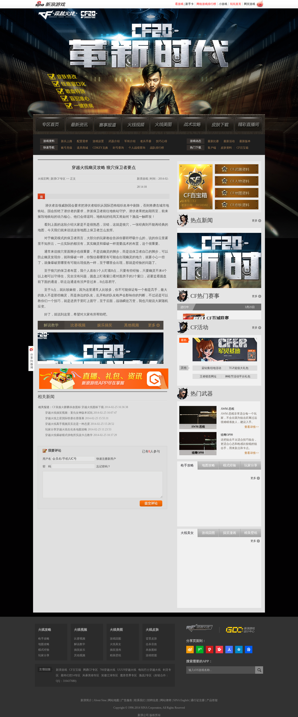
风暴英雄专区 (90, 675)
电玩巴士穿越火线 (149, 669)
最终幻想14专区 (70, 675)
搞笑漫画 (115, 649)
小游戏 (223, 4)
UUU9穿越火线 (126, 669)
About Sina (100, 700)
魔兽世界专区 (128, 675)
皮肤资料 (226, 147)
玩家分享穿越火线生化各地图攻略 (66, 429)
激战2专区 (145, 675)
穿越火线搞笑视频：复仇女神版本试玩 (69, 412)
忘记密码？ (103, 466)
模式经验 (43, 649)
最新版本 (245, 141)
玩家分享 (43, 655)
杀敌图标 (151, 649)
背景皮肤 (151, 638)
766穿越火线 (107, 669)
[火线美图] (164, 124)
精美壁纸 (115, 655)
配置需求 (82, 141)
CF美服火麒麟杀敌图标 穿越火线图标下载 (78, 407)
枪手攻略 (43, 638)
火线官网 (43, 178)
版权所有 (155, 715)
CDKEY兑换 (100, 147)
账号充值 (66, 147)
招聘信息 (152, 700)
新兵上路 (66, 141)
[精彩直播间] (248, 124)
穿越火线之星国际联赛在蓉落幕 (64, 418)
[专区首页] (50, 124)
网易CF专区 (90, 669)
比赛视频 (79, 638)
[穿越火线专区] (146, 56)
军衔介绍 (129, 141)
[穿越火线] (199, 631)
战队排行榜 (157, 147)
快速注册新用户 (106, 458)
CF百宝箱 (242, 147)
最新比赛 (213, 141)
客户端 (212, 147)
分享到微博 (31, 361)
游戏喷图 (151, 655)
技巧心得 (161, 141)
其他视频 (79, 655)
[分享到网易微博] (209, 649)
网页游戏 (249, 4)
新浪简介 (86, 700)
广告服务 (126, 700)
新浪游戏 (142, 178)
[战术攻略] (192, 124)
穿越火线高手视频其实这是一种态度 (67, 424)
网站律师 (165, 700)
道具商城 (82, 147)
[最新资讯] (79, 124)
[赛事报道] (107, 124)
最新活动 (229, 141)
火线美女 (115, 644)
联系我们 (139, 700)
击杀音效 (151, 644)
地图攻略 (43, 644)
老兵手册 (145, 141)
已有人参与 (151, 451)
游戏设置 (98, 141)
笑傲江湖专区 (109, 675)
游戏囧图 (115, 638)
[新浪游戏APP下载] (103, 390)
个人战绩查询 (137, 147)
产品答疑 (212, 700)
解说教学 (79, 644)
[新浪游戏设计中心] (241, 631)
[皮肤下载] (220, 124)
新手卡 (189, 4)
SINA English (181, 700)
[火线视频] (135, 124)
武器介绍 (114, 141)
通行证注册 (198, 700)
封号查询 (118, 147)
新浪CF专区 (58, 178)
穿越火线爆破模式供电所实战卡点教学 (69, 435)
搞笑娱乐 (79, 649)
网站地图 (113, 700)
